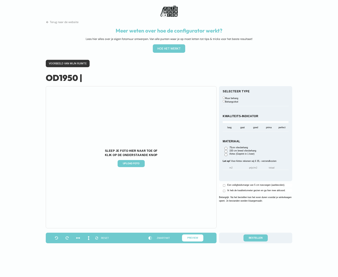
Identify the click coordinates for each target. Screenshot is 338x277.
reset (105, 238)
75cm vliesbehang (238, 147)
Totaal (271, 168)
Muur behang (231, 98)
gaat (242, 127)
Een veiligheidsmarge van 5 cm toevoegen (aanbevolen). (256, 185)
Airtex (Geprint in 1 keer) (241, 154)
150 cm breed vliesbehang (242, 150)
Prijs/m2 (253, 168)
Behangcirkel (231, 102)
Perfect (282, 127)
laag (229, 127)
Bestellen (255, 238)
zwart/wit (163, 238)
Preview (192, 238)
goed (255, 127)
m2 (231, 168)
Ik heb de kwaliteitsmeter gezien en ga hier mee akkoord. (256, 190)
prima (269, 127)
